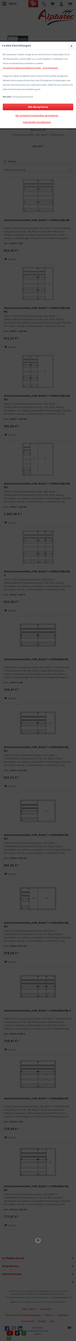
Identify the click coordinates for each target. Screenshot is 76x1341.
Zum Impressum (50, 67)
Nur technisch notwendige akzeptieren (36, 115)
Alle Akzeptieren (38, 107)
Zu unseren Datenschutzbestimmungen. (22, 67)
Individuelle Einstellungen (37, 122)
